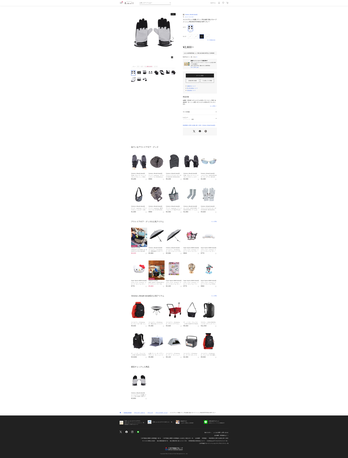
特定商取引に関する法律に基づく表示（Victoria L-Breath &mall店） (199, 125)
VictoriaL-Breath (128, 412)
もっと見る (212, 106)
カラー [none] (184, 27)
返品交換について (191, 90)
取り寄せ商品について (192, 88)
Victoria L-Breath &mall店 (191, 14)
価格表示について (191, 86)
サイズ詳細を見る (211, 40)
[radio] (190, 29)
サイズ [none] (184, 36)
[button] (153, 38)
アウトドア (150, 412)
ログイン (213, 3)
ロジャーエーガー (189, 17)
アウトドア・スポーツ (139, 412)
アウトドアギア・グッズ (161, 412)
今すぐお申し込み (195, 67)
